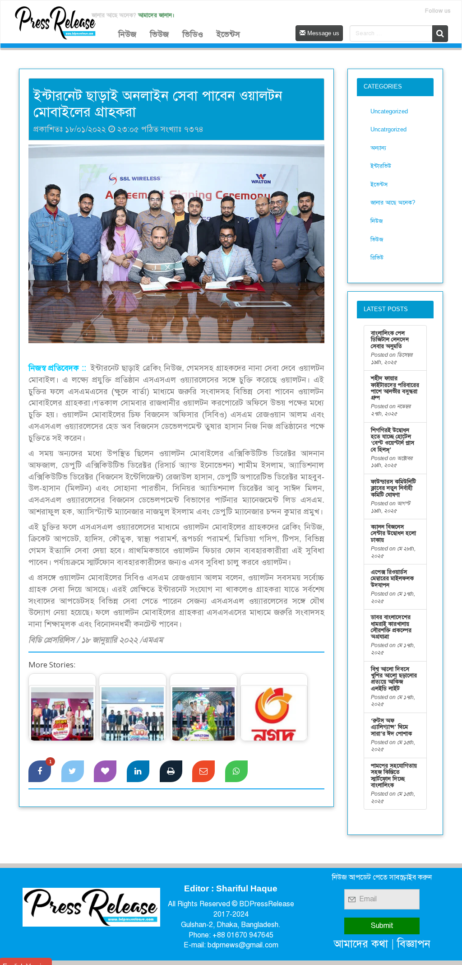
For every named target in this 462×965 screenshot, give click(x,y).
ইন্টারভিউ (380, 166)
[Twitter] (72, 771)
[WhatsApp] (236, 771)
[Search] (440, 33)
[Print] (171, 771)
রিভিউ (376, 257)
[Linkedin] (138, 771)
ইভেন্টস (228, 34)
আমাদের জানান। (156, 15)
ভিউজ (159, 34)
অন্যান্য (378, 148)
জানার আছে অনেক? (392, 202)
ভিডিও (192, 34)
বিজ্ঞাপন (413, 943)
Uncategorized (389, 111)
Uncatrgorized (388, 129)
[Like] (105, 771)
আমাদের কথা (361, 943)
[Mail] (203, 771)
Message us (322, 33)
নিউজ (127, 34)
